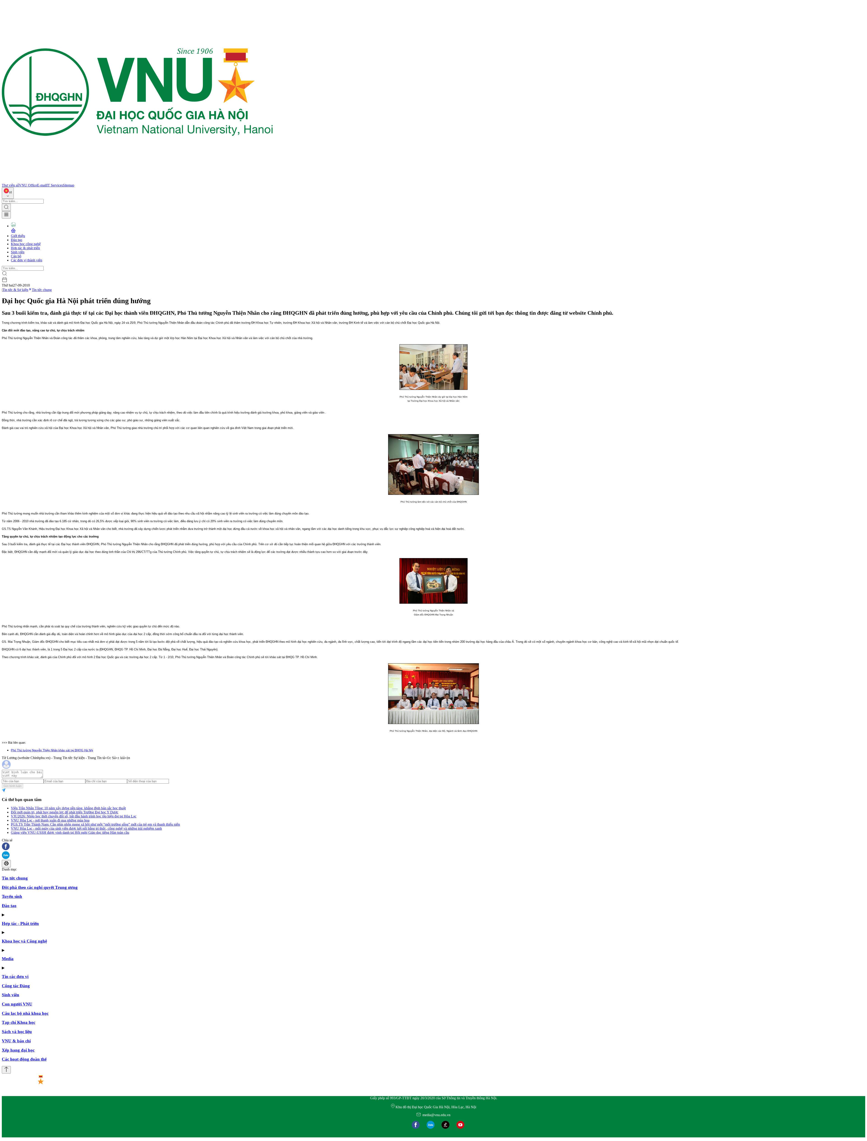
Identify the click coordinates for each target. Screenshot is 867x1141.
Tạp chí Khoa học (18, 1022)
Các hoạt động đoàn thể (24, 1059)
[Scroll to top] (6, 1069)
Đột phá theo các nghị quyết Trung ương (40, 887)
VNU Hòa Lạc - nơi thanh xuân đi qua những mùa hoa (50, 820)
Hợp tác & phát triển (25, 248)
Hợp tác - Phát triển (20, 923)
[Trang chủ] (137, 181)
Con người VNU (17, 1004)
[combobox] (8, 193)
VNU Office (28, 185)
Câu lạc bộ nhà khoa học (25, 1013)
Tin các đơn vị (15, 976)
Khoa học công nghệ (26, 244)
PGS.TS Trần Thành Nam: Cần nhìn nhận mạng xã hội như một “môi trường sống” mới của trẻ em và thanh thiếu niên (95, 824)
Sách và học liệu (17, 1031)
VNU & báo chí (16, 1041)
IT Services (55, 185)
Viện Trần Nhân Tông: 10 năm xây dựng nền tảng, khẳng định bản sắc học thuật (68, 808)
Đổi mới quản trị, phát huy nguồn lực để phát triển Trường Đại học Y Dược (64, 812)
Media (8, 958)
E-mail (42, 185)
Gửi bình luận (12, 786)
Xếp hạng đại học (18, 1050)
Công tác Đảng (16, 985)
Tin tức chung (42, 290)
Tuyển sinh (12, 896)
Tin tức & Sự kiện (15, 290)
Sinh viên (17, 252)
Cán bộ (16, 256)
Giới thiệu (18, 236)
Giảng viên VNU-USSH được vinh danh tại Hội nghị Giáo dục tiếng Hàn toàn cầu (70, 832)
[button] (433, 846)
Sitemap (68, 185)
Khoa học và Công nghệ (24, 941)
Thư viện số (10, 185)
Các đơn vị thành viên (26, 260)
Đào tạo (16, 240)
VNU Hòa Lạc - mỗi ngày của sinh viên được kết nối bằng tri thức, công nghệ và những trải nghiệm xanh (86, 828)
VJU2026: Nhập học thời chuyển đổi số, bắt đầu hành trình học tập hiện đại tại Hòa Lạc (73, 816)
